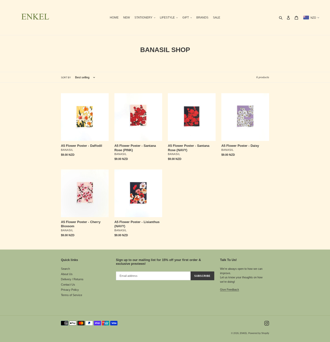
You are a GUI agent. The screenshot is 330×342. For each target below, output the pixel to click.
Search (65, 268)
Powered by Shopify (258, 333)
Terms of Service (71, 295)
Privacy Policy (70, 289)
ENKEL (243, 333)
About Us (67, 274)
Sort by (66, 77)
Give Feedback (229, 289)
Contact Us (68, 284)
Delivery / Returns (72, 279)
